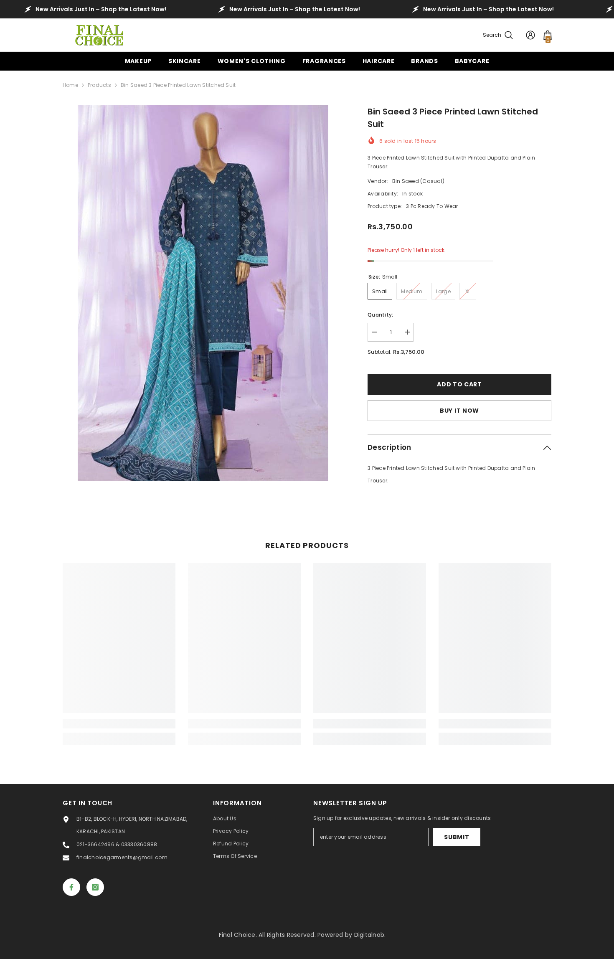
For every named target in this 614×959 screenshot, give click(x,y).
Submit (456, 837)
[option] (203, 293)
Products (99, 85)
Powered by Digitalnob (350, 935)
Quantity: (380, 314)
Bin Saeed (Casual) (418, 181)
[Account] (530, 35)
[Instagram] (95, 887)
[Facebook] (71, 887)
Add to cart (459, 384)
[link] (119, 723)
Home (70, 85)
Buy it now (459, 410)
